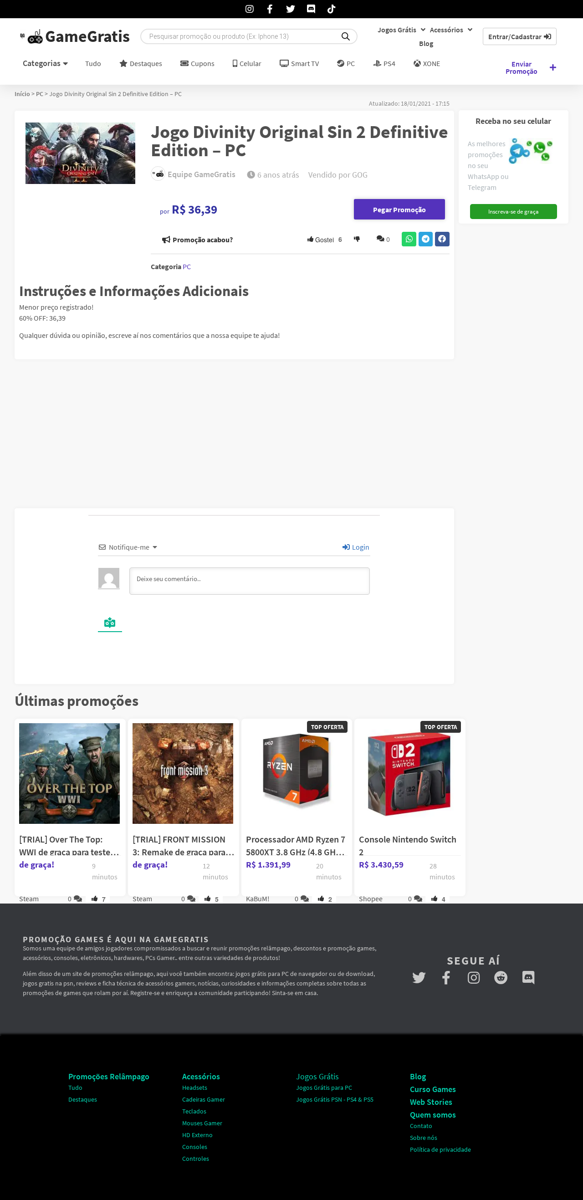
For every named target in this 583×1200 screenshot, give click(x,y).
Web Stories (431, 1102)
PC (39, 94)
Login (360, 546)
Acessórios (446, 29)
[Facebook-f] (446, 977)
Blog (426, 43)
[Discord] (528, 977)
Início (22, 94)
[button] (409, 239)
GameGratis (87, 36)
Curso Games (433, 1089)
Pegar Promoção (399, 209)
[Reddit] (501, 977)
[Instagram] (473, 977)
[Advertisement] (517, 364)
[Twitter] (419, 977)
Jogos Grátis (397, 29)
